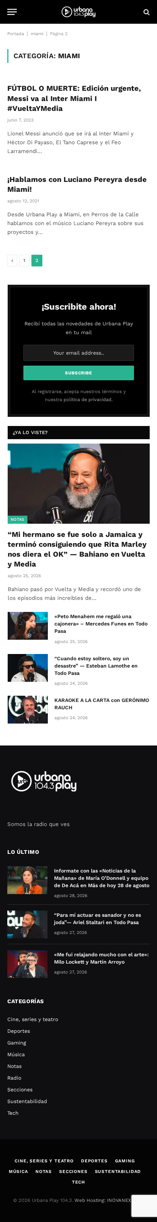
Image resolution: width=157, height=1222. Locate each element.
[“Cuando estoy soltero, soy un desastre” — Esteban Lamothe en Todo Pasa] (28, 668)
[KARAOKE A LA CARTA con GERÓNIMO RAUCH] (28, 710)
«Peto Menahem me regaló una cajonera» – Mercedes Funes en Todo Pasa (101, 623)
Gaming (16, 1043)
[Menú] (12, 12)
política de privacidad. (88, 399)
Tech (13, 1113)
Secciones (19, 1089)
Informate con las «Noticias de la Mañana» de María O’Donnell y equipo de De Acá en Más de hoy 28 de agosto (101, 878)
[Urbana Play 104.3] (78, 12)
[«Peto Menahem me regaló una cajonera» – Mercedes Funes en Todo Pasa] (28, 626)
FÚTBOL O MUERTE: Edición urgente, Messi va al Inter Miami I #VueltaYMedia (74, 98)
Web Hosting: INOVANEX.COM (108, 1200)
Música (16, 1054)
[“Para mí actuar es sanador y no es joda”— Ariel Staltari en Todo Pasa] (27, 924)
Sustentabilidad (27, 1101)
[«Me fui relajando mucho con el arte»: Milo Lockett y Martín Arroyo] (27, 964)
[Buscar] (146, 12)
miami (37, 33)
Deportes (18, 1031)
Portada (15, 33)
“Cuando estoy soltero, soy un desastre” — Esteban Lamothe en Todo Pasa (96, 665)
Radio (14, 1078)
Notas (17, 519)
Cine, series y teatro (32, 1019)
